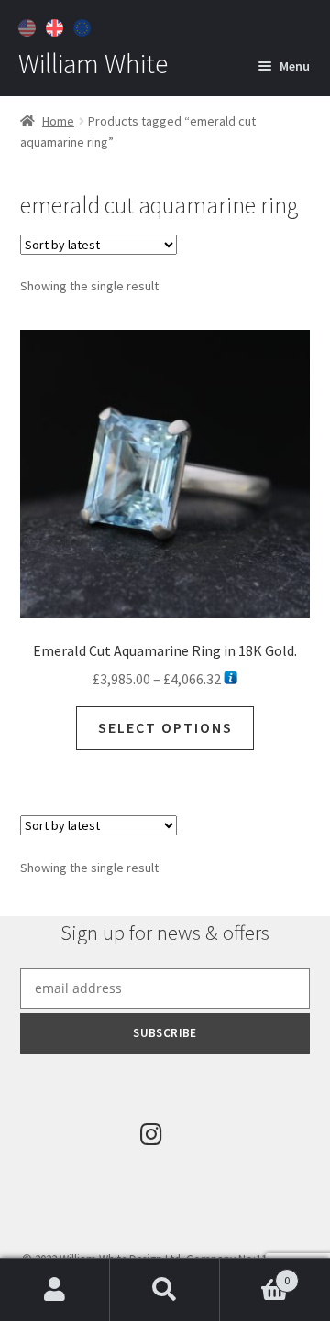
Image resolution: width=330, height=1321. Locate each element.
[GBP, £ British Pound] (57, 26)
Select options (165, 727)
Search (165, 1290)
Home (58, 121)
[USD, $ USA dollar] (29, 26)
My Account (55, 1290)
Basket (255, 1274)
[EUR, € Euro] (84, 26)
